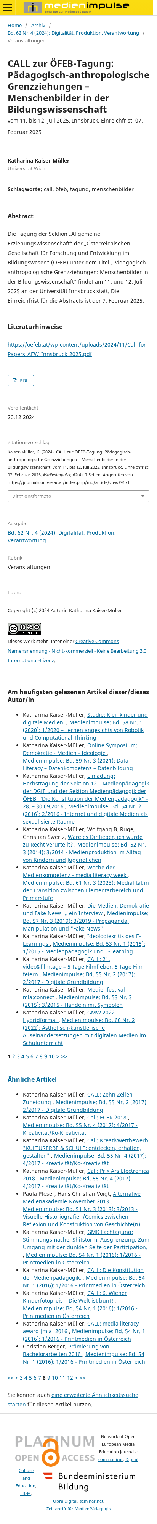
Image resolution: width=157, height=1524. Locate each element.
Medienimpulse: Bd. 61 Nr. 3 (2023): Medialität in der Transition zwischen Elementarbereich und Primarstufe (86, 890)
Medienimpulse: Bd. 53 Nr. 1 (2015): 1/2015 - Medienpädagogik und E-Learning (84, 947)
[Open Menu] (7, 7)
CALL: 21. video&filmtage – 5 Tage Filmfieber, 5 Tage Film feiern (83, 966)
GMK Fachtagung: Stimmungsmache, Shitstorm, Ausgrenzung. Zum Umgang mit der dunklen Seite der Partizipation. (86, 1239)
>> (64, 1056)
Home (15, 25)
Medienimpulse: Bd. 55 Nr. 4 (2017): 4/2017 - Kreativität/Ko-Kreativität (80, 1128)
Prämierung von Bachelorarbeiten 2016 (66, 1350)
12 (70, 1377)
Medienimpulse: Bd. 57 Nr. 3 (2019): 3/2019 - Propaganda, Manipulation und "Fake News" (86, 921)
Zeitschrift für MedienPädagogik (78, 1508)
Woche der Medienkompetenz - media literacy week (75, 871)
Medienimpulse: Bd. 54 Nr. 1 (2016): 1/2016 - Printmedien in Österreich (82, 1258)
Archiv (38, 25)
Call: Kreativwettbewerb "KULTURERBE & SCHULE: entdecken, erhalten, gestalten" (85, 1148)
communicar (110, 1459)
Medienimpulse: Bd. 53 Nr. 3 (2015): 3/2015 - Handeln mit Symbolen (77, 1000)
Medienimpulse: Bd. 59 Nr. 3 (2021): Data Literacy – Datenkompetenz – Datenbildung (78, 764)
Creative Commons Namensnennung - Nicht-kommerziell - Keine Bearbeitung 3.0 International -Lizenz (77, 651)
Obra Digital (65, 1501)
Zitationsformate (32, 496)
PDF (23, 380)
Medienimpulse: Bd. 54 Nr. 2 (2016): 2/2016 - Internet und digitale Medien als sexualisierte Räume (85, 814)
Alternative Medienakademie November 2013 (82, 1197)
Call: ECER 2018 (107, 1117)
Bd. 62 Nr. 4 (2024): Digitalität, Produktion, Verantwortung (73, 32)
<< (11, 1377)
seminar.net (91, 1501)
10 (52, 1056)
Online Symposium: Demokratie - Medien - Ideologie (80, 749)
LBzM (25, 1493)
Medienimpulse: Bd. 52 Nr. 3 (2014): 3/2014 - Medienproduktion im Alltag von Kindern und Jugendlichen (84, 852)
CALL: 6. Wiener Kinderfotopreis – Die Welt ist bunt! (75, 1296)
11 (62, 1377)
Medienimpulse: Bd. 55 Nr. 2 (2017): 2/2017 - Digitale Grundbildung (79, 978)
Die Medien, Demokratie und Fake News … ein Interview (86, 909)
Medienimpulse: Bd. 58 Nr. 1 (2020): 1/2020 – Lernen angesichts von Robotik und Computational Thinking (83, 730)
